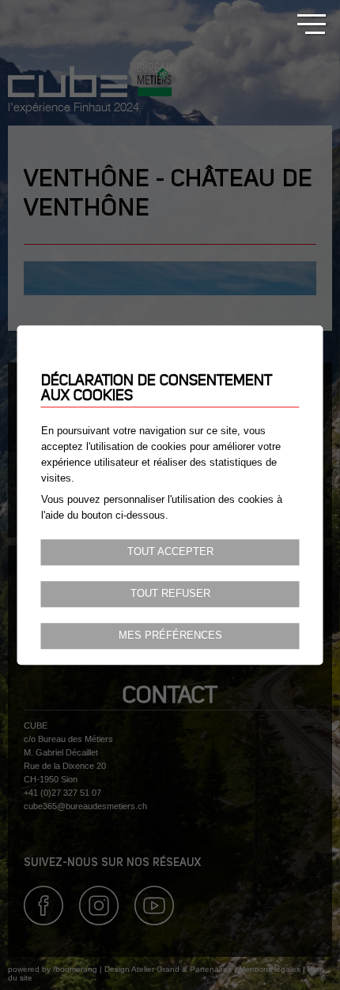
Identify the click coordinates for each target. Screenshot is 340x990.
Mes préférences (170, 635)
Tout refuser (170, 593)
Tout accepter (170, 551)
